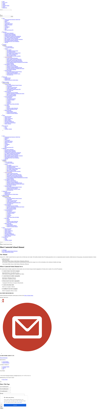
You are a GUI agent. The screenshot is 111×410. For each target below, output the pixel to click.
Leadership (7, 20)
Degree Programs (8, 91)
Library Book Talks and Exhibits (13, 103)
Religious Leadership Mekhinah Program (14, 67)
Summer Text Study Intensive (12, 72)
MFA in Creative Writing (11, 54)
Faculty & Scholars (10, 47)
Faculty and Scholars (8, 46)
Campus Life (4, 76)
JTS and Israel (7, 22)
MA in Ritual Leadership (11, 69)
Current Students (5, 361)
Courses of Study (8, 84)
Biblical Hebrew (10, 111)
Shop (6, 28)
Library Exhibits (8, 119)
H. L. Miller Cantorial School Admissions (12, 37)
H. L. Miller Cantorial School (12, 53)
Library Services (8, 117)
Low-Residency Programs (9, 64)
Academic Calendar (8, 128)
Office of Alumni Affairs (28, 295)
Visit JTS (6, 27)
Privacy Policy (19, 402)
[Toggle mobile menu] (0, 14)
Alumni (3, 4)
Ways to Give (4, 2)
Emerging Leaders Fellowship (12, 108)
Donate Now (4, 7)
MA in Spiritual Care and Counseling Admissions (14, 39)
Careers (3, 6)
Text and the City (10, 74)
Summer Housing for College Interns (11, 79)
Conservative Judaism (9, 23)
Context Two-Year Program (12, 87)
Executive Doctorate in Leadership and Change (15, 68)
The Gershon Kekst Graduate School (13, 52)
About (3, 18)
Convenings (9, 101)
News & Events (5, 125)
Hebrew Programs (8, 110)
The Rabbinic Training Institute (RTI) (14, 89)
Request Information (3, 357)
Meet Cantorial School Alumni (7, 252)
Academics (4, 44)
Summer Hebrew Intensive (12, 112)
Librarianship (9, 86)
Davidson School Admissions (10, 34)
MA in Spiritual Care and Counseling (14, 56)
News (6, 126)
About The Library (8, 116)
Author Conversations (9, 118)
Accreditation (7, 26)
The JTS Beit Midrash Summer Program (14, 71)
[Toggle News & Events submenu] (2, 130)
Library (3, 115)
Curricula (8, 100)
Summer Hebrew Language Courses (13, 73)
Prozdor (8, 106)
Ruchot (8, 107)
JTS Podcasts (9, 97)
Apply (3, 1)
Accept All (15, 405)
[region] (15, 402)
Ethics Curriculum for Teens (12, 109)
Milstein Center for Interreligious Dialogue (14, 61)
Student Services (8, 77)
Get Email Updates (5, 5)
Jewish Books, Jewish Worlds (10, 122)
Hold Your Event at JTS (9, 29)
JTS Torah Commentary (11, 98)
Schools (6, 48)
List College (9, 49)
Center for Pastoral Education (12, 58)
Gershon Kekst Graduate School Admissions (13, 36)
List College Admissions (9, 33)
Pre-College (7, 218)
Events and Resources (9, 96)
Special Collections (8, 120)
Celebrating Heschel (10, 99)
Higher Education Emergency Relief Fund (12, 19)
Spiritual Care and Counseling (12, 66)
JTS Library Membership (9, 121)
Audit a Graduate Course (11, 88)
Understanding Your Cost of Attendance (12, 41)
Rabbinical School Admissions (10, 35)
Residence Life (7, 78)
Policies (6, 25)
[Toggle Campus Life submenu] (2, 81)
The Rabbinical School (11, 51)
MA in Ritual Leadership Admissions (11, 40)
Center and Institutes (8, 57)
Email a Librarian (8, 123)
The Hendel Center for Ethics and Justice (14, 60)
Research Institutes (10, 63)
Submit (1, 408)
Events (6, 127)
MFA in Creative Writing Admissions (11, 38)
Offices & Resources (8, 24)
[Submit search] (11, 242)
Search (1, 15)
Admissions (4, 32)
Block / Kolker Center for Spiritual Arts (14, 59)
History (6, 21)
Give (3, 368)
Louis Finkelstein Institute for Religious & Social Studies (17, 62)
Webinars (8, 102)
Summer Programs (8, 70)
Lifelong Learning (5, 82)
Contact (3, 3)
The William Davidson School (12, 50)
